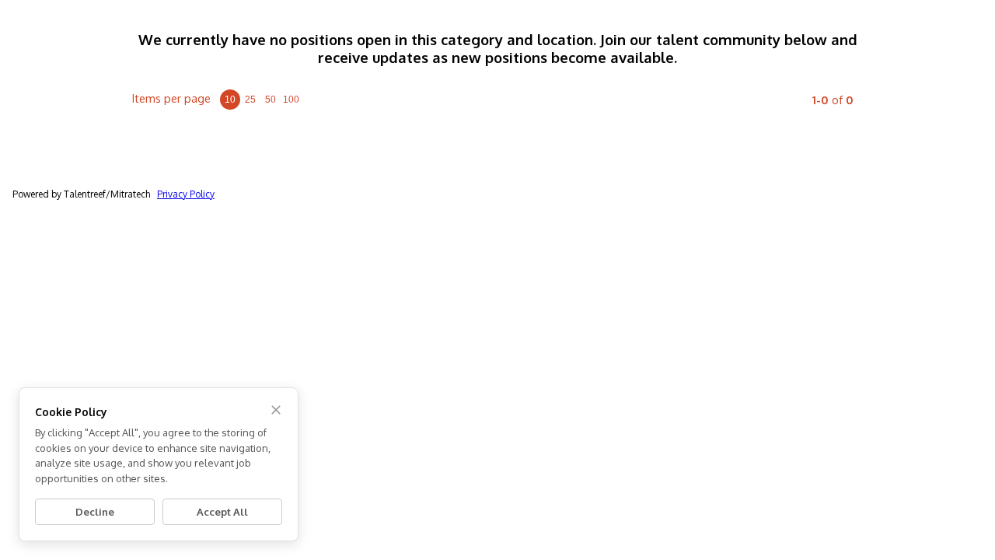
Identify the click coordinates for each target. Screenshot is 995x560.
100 (291, 99)
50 (270, 99)
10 (230, 99)
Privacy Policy (186, 194)
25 (250, 99)
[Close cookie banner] (276, 410)
